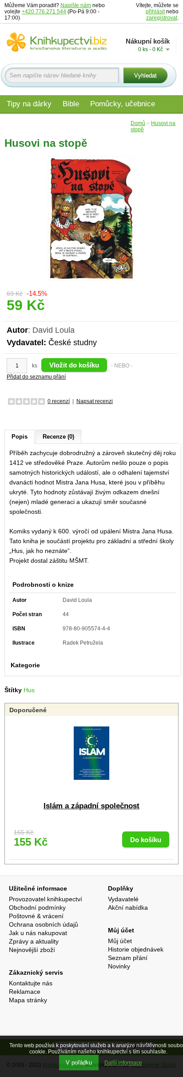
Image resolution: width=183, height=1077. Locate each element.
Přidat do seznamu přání (36, 377)
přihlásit (155, 11)
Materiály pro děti (35, 123)
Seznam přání (127, 957)
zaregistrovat (161, 18)
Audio (85, 123)
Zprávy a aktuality (34, 941)
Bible (71, 104)
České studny (72, 342)
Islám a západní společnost (91, 806)
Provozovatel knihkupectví (45, 899)
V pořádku (79, 1062)
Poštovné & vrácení (36, 916)
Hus (29, 690)
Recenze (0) (58, 436)
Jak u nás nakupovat (38, 932)
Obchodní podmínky (37, 907)
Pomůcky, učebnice (122, 104)
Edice (114, 123)
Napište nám (75, 5)
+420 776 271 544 (44, 11)
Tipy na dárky (29, 104)
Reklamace (24, 991)
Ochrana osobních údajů (43, 924)
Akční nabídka (128, 907)
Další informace (123, 1063)
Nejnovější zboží (32, 949)
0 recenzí (59, 401)
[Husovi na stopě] (91, 218)
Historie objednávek (135, 949)
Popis (20, 436)
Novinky (119, 966)
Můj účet (120, 940)
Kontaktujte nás (30, 983)
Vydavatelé (123, 899)
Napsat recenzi (94, 401)
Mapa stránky (28, 1000)
